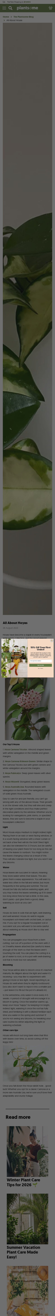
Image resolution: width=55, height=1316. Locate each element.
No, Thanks (40, 668)
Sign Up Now (40, 665)
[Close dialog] (51, 640)
